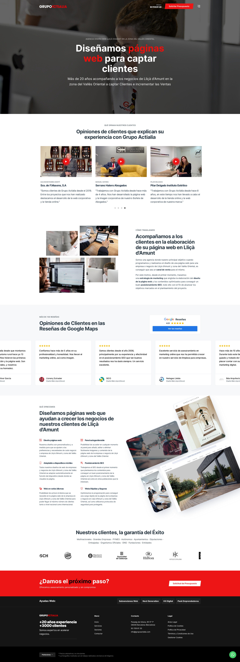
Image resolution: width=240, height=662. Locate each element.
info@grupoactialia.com (140, 632)
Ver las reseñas (175, 328)
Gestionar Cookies (175, 637)
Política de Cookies (175, 626)
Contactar (98, 633)
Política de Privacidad (177, 630)
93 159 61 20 (155, 7)
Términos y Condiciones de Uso (180, 633)
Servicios (98, 626)
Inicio (96, 622)
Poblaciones (46, 655)
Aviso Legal (172, 622)
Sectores (98, 630)
